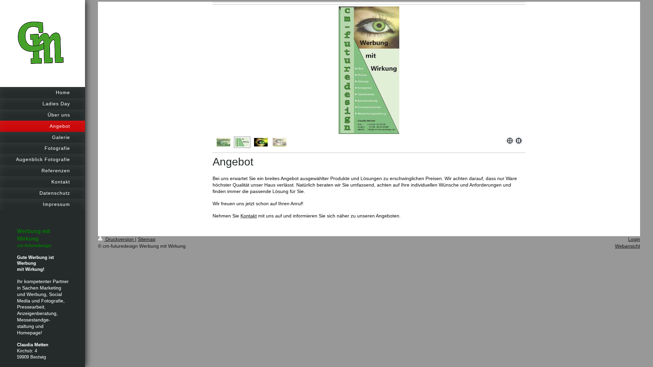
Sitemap (146, 239)
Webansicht (627, 246)
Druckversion (119, 239)
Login (634, 239)
